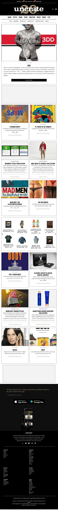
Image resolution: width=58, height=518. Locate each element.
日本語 (30, 473)
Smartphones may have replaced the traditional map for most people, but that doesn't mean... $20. (15, 130)
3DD (29, 65)
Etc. (4, 457)
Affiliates (5, 483)
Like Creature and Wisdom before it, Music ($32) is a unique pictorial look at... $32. (15, 352)
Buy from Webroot (15, 176)
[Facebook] (29, 443)
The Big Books (43, 202)
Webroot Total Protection (15, 163)
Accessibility (32, 487)
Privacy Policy (31, 485)
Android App (30, 21)
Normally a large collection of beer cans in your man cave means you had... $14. (43, 352)
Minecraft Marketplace (15, 311)
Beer (43, 350)
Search (52, 9)
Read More (11, 135)
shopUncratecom (30, 1)
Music (15, 350)
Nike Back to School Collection (43, 163)
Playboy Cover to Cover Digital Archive (43, 274)
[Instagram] (32, 443)
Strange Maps (15, 127)
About (5, 480)
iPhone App (23, 21)
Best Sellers (31, 455)
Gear (9, 17)
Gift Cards (30, 463)
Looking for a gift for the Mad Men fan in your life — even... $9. (15, 206)
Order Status (5, 470)
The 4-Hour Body (15, 274)
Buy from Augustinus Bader (43, 324)
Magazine (16, 21)
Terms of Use (30, 482)
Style (15, 17)
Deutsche (31, 471)
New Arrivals (31, 453)
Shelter (32, 17)
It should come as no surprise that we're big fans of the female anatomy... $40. (43, 205)
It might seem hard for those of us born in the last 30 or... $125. (43, 129)
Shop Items (19, 135)
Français (31, 470)
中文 (30, 474)
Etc (49, 17)
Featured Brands (31, 458)
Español (31, 469)
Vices (39, 17)
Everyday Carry (39, 21)
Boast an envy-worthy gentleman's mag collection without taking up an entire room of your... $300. (43, 278)
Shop (10, 21)
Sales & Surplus (31, 461)
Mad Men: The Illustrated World (15, 203)
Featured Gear (15, 161)
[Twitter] (22, 443)
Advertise (6, 482)
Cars (20, 17)
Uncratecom (20, 1)
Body (44, 17)
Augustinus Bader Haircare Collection (43, 312)
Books (30, 62)
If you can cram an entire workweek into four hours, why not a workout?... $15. (14, 277)
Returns (5, 474)
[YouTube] (25, 443)
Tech (26, 17)
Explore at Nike (43, 176)
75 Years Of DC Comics (43, 127)
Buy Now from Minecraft (14, 324)
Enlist (47, 21)
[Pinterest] (35, 443)
